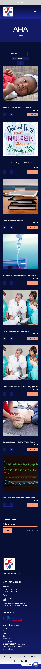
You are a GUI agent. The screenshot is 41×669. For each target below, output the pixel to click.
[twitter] (19, 2)
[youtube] (25, 2)
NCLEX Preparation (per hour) (13, 220)
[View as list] (22, 63)
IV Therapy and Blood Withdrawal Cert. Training (19, 276)
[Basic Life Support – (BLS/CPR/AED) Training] (20, 418)
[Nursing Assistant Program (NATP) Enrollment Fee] (20, 139)
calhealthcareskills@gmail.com (16, 605)
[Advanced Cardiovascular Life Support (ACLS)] (20, 473)
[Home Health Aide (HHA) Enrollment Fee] (20, 307)
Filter (7, 531)
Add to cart (32, 114)
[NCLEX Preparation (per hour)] (20, 196)
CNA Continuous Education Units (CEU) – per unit (20, 387)
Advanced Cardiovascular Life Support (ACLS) (19, 498)
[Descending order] (29, 54)
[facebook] (15, 2)
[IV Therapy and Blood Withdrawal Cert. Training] (20, 251)
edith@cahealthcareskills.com (18, 603)
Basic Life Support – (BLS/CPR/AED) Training (19, 442)
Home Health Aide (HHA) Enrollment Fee (17, 331)
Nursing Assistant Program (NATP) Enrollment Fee (19, 164)
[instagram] (22, 2)
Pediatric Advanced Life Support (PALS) (17, 107)
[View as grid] (18, 63)
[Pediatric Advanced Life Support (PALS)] (20, 83)
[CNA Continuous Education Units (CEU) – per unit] (20, 362)
